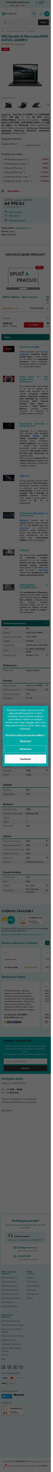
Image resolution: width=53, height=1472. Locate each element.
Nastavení (25, 741)
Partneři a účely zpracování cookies (24, 735)
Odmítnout (25, 749)
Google (29, 722)
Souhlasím (25, 759)
